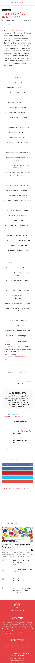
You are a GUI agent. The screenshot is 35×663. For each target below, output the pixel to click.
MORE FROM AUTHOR (11, 417)
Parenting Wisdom (7, 10)
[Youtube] (28, 646)
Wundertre (21, 660)
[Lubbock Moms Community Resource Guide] (17, 534)
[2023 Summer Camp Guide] (7, 572)
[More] (27, 25)
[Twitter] (23, 646)
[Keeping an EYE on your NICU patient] (7, 563)
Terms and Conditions (17, 655)
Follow (29, 469)
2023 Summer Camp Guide (22, 570)
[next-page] (6, 449)
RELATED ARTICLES (11, 414)
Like (30, 465)
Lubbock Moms (11, 20)
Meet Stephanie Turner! (25, 384)
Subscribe (29, 481)
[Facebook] (7, 646)
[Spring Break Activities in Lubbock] (7, 580)
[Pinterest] (17, 646)
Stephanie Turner (8, 550)
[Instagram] (12, 646)
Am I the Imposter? (20, 422)
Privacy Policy (26, 653)
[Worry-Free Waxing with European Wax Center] (7, 590)
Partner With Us (16, 653)
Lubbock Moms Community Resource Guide (16, 546)
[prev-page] (3, 449)
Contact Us (7, 653)
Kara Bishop (16, 30)
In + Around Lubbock (8, 541)
